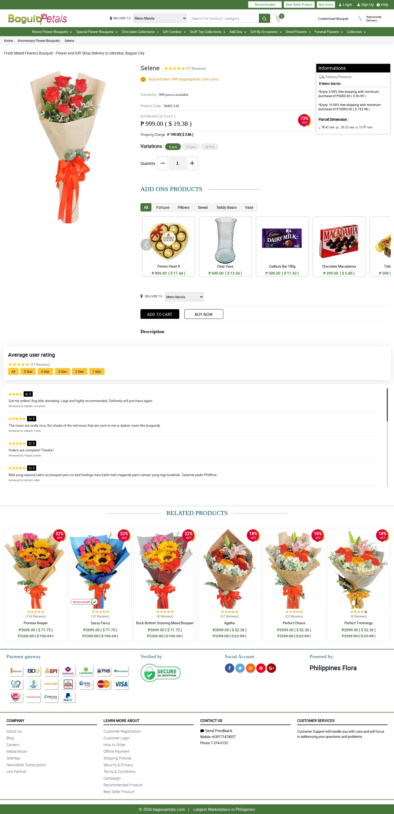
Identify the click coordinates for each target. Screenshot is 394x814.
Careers (12, 744)
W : (345, 127)
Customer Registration (122, 731)
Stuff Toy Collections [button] (205, 31)
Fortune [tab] (162, 207)
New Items (326, 4)
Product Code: (159, 105)
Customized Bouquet (333, 18)
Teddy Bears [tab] (226, 207)
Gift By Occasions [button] (264, 31)
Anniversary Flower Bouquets (39, 40)
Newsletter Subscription (26, 764)
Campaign (112, 778)
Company (15, 720)
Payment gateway (23, 656)
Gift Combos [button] (172, 31)
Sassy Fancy (100, 622)
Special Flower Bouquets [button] (95, 31)
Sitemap (13, 758)
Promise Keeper (36, 622)
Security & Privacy (118, 764)
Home (8, 40)
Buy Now (204, 314)
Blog (10, 737)
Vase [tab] (249, 207)
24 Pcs (210, 147)
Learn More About (121, 720)
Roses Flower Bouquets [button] (50, 31)
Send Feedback (218, 730)
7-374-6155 (219, 742)
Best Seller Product (299, 4)
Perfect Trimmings (358, 622)
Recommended (265, 4)
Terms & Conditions (119, 771)
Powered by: (322, 656)
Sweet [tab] (203, 207)
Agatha (229, 622)
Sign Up (367, 4)
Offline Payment (116, 751)
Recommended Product (123, 784)
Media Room (16, 751)
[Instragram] (250, 668)
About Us (14, 731)
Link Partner (16, 771)
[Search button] (264, 18)
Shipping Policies (117, 758)
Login (347, 4)
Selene (69, 40)
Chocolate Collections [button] (138, 31)
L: (326, 127)
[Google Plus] (271, 668)
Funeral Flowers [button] (327, 31)
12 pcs (191, 147)
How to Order (114, 744)
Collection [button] (354, 31)
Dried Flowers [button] (296, 31)
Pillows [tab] (183, 207)
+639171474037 (223, 736)
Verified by (151, 656)
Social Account (239, 656)
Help (384, 4)
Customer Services (315, 720)
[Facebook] (229, 668)
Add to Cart (159, 314)
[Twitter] (240, 668)
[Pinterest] (261, 668)
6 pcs (173, 147)
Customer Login (116, 737)
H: (363, 127)
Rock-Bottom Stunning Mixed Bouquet (165, 622)
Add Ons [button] (235, 31)
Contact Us (211, 720)
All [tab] (146, 207)
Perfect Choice (294, 622)
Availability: (164, 94)
